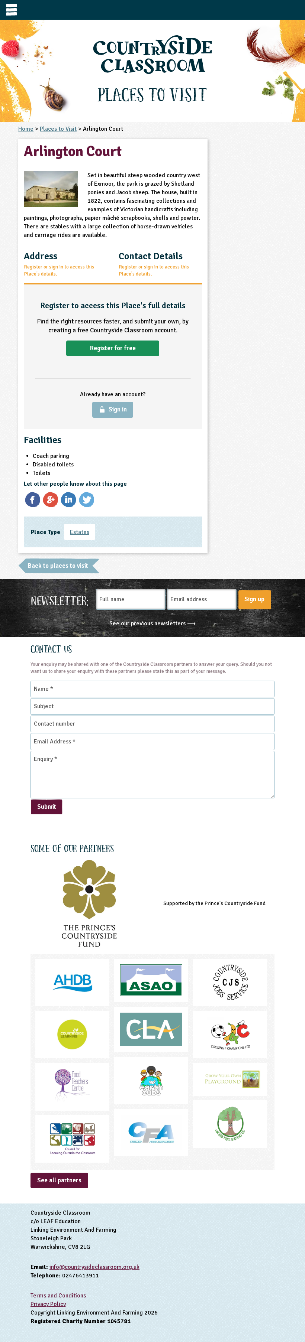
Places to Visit (58, 129)
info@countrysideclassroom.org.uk (94, 1267)
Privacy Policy (48, 1304)
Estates (79, 532)
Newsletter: (60, 600)
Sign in (118, 409)
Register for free (113, 348)
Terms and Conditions (58, 1295)
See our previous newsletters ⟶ (152, 623)
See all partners (59, 1180)
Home (25, 129)
